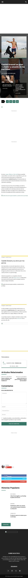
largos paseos (17, 277)
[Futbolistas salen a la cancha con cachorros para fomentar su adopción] (5, 506)
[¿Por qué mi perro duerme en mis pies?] (7, 79)
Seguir (24, 478)
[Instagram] (12, 570)
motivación (19, 318)
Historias (13, 494)
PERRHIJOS (18, 363)
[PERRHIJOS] (5, 363)
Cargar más (5, 524)
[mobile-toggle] (2, 2)
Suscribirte (23, 481)
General (4, 61)
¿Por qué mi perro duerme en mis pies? (7, 85)
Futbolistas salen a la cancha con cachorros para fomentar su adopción (18, 507)
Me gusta (9, 476)
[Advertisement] (14, 18)
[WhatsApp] (17, 101)
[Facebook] (7, 101)
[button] (26, 2)
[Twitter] (10, 101)
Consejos (13, 513)
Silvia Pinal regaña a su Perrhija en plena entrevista (18, 496)
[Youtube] (19, 570)
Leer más (5, 88)
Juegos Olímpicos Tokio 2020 (11, 174)
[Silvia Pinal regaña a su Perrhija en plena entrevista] (5, 497)
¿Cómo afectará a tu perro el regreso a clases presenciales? (21, 379)
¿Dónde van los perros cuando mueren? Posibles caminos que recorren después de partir (20, 87)
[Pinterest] (14, 101)
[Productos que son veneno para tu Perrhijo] (5, 516)
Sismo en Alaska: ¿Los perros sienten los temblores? (6, 379)
